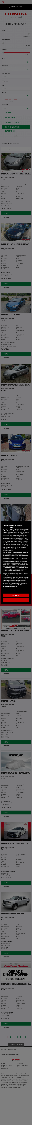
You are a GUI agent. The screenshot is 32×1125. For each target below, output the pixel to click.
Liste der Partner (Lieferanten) (10, 586)
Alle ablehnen (15, 595)
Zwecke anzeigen (16, 590)
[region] (16, 562)
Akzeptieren (16, 599)
